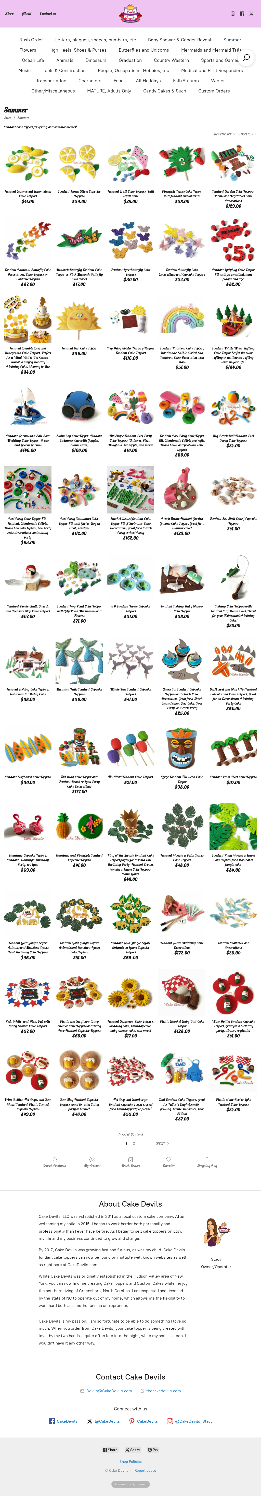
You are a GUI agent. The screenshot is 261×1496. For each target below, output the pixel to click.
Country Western (171, 60)
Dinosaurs (96, 60)
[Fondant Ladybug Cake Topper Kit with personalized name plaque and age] (233, 241)
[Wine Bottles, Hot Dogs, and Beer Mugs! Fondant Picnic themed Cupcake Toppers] (27, 1071)
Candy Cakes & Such (164, 91)
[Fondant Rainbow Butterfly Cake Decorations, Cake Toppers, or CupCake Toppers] (27, 241)
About (26, 13)
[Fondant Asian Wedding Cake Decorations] (182, 914)
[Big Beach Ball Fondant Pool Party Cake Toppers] (233, 407)
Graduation (130, 60)
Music (24, 70)
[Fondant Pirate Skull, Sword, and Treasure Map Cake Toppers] (27, 577)
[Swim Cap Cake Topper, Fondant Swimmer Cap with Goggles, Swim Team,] (79, 407)
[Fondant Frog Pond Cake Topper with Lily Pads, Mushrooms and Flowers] (79, 577)
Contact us (48, 13)
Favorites (169, 1165)
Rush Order (31, 40)
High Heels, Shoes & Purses (77, 50)
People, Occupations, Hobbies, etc (133, 70)
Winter (218, 81)
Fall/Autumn (186, 81)
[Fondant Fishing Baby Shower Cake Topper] (182, 577)
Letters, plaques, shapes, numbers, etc (95, 40)
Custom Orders (214, 91)
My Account (92, 1165)
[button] (163, 1143)
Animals (64, 60)
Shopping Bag (207, 1165)
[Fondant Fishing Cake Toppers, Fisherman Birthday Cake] (27, 660)
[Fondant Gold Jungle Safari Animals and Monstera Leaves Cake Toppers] (79, 914)
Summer (232, 40)
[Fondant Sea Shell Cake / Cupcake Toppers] (233, 490)
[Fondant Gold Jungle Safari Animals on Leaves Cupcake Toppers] (130, 914)
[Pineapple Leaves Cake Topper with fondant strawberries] (182, 162)
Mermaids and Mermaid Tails (211, 50)
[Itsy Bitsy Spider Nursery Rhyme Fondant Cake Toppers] (130, 319)
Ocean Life (33, 60)
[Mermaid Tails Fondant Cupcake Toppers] (79, 660)
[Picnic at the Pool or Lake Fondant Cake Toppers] (233, 1071)
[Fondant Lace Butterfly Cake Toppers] (130, 241)
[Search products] (246, 57)
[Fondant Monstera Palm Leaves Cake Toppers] (182, 826)
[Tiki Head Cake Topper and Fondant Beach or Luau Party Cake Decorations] (79, 748)
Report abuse (145, 1470)
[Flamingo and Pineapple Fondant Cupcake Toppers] (79, 826)
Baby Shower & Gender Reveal (179, 40)
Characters (90, 81)
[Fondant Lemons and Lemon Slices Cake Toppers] (27, 162)
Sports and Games (220, 60)
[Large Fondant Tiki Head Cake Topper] (182, 748)
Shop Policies (131, 1461)
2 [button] (134, 1143)
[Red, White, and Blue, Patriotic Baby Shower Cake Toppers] (27, 992)
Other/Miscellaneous (53, 91)
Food (119, 81)
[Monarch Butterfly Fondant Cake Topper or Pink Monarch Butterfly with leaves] (79, 241)
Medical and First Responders (212, 70)
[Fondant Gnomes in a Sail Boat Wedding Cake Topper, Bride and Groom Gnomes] (27, 407)
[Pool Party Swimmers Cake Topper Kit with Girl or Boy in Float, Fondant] (79, 490)
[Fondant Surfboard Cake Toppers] (27, 748)
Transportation (51, 81)
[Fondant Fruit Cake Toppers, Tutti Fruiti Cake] (130, 162)
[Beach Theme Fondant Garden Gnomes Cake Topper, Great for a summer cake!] (182, 490)
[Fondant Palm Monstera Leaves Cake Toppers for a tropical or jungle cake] (233, 826)
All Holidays (148, 81)
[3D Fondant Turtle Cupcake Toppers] (130, 577)
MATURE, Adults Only (109, 91)
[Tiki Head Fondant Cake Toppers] (130, 748)
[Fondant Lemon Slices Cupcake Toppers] (79, 162)
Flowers (28, 50)
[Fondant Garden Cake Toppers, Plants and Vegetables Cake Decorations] (233, 162)
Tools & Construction (64, 70)
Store (9, 13)
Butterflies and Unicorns (144, 50)
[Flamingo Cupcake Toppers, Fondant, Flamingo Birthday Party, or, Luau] (27, 826)
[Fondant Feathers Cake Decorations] (233, 914)
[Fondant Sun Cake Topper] (79, 319)
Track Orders (130, 1165)
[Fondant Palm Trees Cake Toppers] (233, 748)
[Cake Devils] (130, 14)
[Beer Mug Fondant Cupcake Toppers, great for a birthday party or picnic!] (79, 1071)
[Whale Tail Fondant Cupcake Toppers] (130, 660)
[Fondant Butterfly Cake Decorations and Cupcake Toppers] (182, 241)
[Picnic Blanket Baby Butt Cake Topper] (182, 992)
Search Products (54, 1165)
